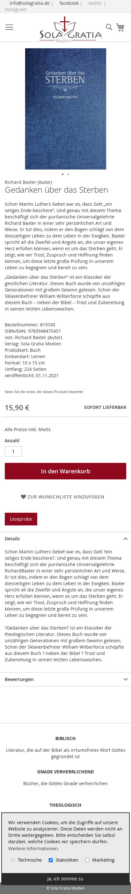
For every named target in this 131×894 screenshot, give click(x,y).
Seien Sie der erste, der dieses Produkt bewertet (44, 391)
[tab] (65, 538)
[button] (63, 174)
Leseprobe (21, 519)
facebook (69, 3)
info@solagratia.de (30, 3)
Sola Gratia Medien (41, 344)
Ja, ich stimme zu (65, 879)
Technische (30, 860)
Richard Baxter (20, 182)
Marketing (102, 860)
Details (12, 539)
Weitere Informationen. (33, 848)
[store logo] (70, 29)
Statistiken (66, 860)
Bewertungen (19, 679)
